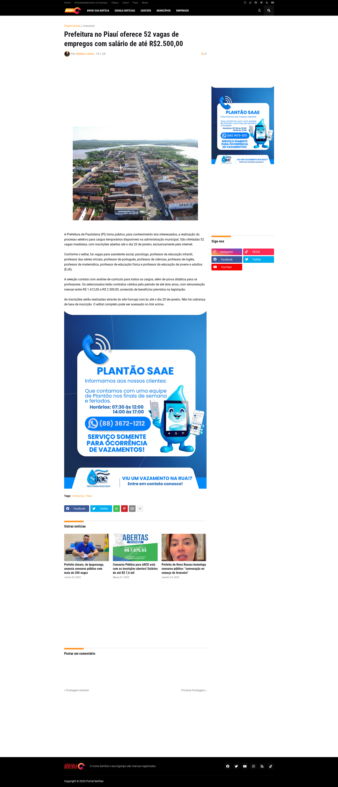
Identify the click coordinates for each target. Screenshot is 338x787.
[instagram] (245, 2)
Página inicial (72, 25)
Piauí (135, 2)
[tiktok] (250, 2)
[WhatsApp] (116, 508)
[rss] (267, 2)
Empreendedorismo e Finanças (91, 2)
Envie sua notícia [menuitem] (98, 10)
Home (67, 2)
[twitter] (261, 2)
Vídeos (115, 2)
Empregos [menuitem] (182, 10)
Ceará (125, 2)
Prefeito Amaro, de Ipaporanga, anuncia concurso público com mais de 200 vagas (84, 569)
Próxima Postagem (193, 690)
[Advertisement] (131, 92)
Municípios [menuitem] (164, 10)
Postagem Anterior (77, 690)
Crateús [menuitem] (146, 10)
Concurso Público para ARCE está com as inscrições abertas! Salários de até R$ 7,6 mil (135, 569)
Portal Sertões (94, 781)
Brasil (145, 2)
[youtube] (272, 2)
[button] (259, 10)
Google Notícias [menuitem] (125, 10)
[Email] (132, 508)
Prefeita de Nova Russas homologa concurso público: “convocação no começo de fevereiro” (184, 569)
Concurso (89, 25)
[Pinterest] (124, 508)
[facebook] (255, 2)
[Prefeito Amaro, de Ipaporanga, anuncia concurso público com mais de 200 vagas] (86, 547)
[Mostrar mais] (140, 508)
